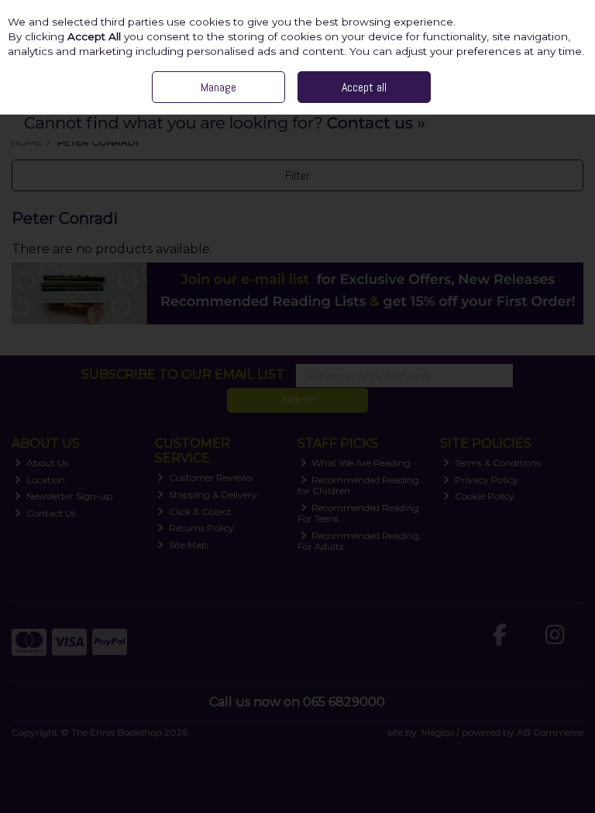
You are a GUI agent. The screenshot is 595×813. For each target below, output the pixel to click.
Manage (218, 87)
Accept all (364, 87)
